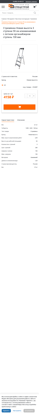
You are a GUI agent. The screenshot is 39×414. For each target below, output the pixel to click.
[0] (34, 7)
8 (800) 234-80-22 (18, 1)
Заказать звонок (31, 2)
